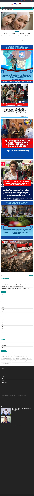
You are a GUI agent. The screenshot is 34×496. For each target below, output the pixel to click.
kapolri (21, 354)
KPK (6, 356)
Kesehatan (2, 356)
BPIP (18, 353)
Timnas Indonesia (29, 361)
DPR (24, 353)
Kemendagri (29, 354)
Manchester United (4, 358)
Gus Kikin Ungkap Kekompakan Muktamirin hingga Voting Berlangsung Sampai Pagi (14, 280)
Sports (2, 328)
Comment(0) (22, 42)
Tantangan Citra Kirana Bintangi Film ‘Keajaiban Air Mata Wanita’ (17, 33)
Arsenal (2, 353)
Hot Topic (3, 309)
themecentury (14, 495)
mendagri (9, 358)
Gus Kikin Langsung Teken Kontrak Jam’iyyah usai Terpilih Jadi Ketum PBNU (13, 286)
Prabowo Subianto (23, 360)
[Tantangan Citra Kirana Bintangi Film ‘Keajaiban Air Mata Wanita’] (17, 21)
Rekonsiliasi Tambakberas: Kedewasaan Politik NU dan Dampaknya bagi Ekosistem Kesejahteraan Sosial (17, 284)
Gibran (2, 354)
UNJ (7, 363)
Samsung (13, 361)
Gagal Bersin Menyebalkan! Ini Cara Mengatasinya (20, 416)
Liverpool (27, 356)
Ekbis (2, 378)
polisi (11, 360)
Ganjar (27, 353)
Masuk (2, 341)
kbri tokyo (24, 354)
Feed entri (3, 343)
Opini (2, 324)
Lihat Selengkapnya (21, 356)
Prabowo (17, 360)
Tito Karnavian (3, 363)
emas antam (4, 301)
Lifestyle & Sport (17, 31)
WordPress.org (4, 347)
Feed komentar (4, 345)
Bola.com (10, 353)
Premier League (29, 360)
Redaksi (3, 389)
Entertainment (4, 303)
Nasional (3, 320)
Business (3, 296)
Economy (3, 298)
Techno (3, 330)
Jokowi (13, 354)
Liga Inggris (15, 356)
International (3, 315)
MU (27, 358)
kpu (8, 356)
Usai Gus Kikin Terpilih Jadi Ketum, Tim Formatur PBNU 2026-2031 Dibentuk (13, 282)
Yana (19, 410)
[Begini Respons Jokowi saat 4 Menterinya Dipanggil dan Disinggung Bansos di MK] (6, 411)
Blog (2, 294)
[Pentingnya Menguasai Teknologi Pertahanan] (6, 457)
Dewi (17, 42)
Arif (18, 417)
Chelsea (21, 353)
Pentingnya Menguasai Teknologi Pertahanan (19, 424)
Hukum (3, 311)
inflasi (10, 354)
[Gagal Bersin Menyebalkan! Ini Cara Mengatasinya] (6, 419)
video (2, 335)
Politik (2, 326)
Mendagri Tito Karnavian (16, 358)
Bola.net (15, 353)
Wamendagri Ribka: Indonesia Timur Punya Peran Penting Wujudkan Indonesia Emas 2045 (15, 288)
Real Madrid (9, 361)
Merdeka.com (24, 358)
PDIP (30, 358)
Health (3, 307)
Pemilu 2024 (3, 360)
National (3, 322)
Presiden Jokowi (3, 361)
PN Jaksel (7, 360)
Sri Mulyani (23, 361)
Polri (14, 360)
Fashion (3, 305)
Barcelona (6, 353)
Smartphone (18, 361)
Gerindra (31, 353)
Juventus (16, 354)
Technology (3, 332)
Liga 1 (11, 356)
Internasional (4, 313)
